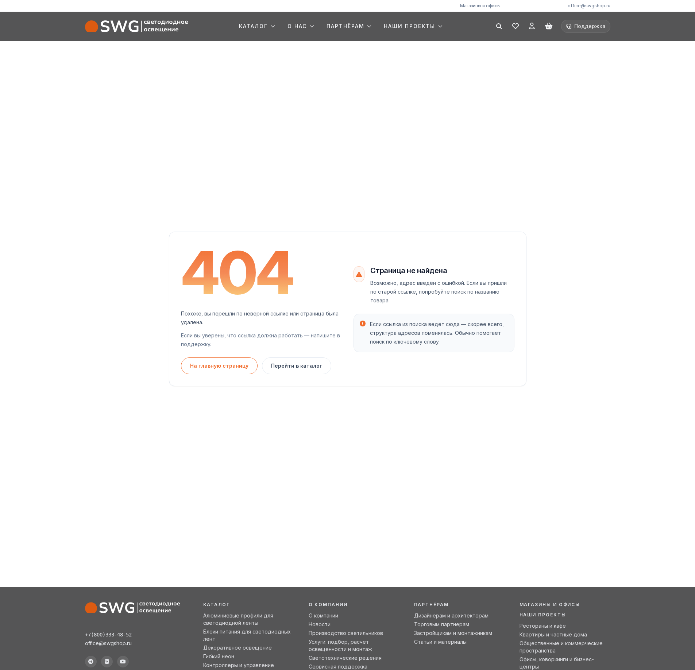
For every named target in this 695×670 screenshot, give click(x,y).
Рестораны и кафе (543, 626)
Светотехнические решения (345, 658)
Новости (320, 624)
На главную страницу (219, 366)
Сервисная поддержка (338, 666)
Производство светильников (346, 633)
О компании (323, 615)
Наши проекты (543, 614)
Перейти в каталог (296, 366)
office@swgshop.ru (589, 5)
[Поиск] (499, 26)
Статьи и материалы (440, 642)
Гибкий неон (218, 656)
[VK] (107, 661)
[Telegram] (91, 661)
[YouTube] (123, 661)
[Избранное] (515, 26)
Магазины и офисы (480, 5)
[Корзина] (549, 26)
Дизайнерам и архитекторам (451, 615)
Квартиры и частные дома (553, 634)
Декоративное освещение (237, 647)
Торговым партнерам (441, 624)
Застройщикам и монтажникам (453, 633)
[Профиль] (532, 26)
